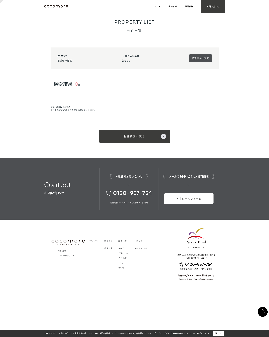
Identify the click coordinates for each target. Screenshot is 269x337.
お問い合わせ (213, 6)
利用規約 (62, 250)
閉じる (218, 333)
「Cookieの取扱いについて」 (181, 333)
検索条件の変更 (200, 58)
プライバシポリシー (66, 255)
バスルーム (123, 253)
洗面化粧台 (123, 257)
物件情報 (172, 6)
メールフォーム (192, 198)
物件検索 (108, 248)
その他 (121, 267)
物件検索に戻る (134, 136)
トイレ (121, 262)
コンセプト (155, 6)
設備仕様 (189, 6)
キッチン (122, 248)
